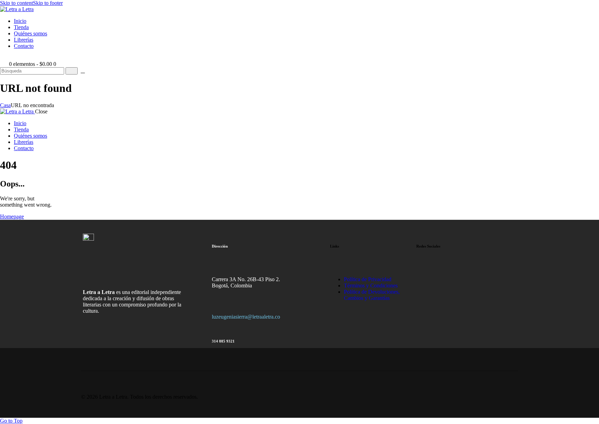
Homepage (12, 216)
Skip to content (16, 3)
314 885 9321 (223, 341)
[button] (4, 58)
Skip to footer (48, 3)
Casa (5, 105)
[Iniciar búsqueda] (72, 71)
